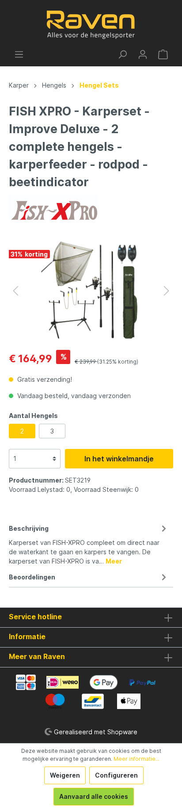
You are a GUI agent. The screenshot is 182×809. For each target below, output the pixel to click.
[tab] (89, 543)
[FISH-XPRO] (53, 207)
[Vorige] (15, 290)
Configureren (116, 775)
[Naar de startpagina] (91, 25)
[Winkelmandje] (163, 54)
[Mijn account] (143, 54)
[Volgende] (166, 290)
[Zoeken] (122, 54)
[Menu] (19, 54)
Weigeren (65, 775)
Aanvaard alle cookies (93, 796)
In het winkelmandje (119, 458)
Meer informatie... (136, 758)
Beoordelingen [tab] (32, 577)
